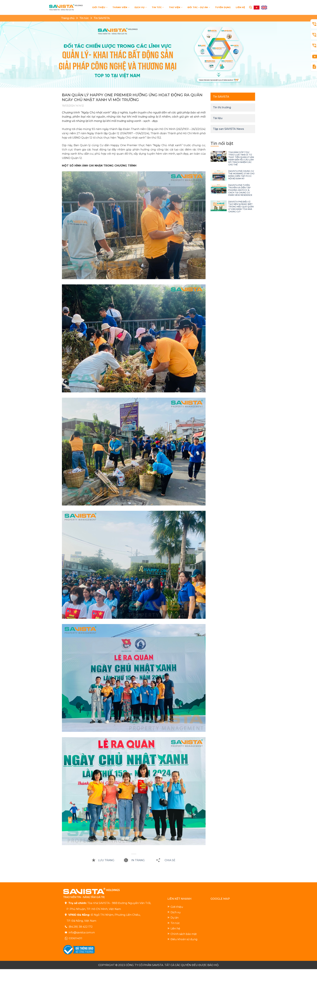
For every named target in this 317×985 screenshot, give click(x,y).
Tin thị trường (222, 107)
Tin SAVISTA (102, 18)
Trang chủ (67, 18)
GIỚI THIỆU (98, 7)
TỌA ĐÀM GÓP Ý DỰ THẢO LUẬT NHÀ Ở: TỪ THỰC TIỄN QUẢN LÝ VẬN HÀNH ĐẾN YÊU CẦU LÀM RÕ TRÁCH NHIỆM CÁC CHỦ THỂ (241, 158)
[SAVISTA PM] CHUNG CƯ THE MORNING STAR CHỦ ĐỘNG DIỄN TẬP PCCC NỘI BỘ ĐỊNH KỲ (241, 175)
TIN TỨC (157, 7)
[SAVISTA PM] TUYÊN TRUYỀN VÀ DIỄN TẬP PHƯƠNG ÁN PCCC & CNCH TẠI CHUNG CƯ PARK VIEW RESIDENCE (240, 190)
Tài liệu (217, 118)
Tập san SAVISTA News (228, 128)
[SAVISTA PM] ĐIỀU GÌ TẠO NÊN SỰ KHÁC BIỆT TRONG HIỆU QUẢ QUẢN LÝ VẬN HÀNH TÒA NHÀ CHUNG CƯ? (241, 206)
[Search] (250, 7)
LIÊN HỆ (240, 7)
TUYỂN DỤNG (223, 7)
